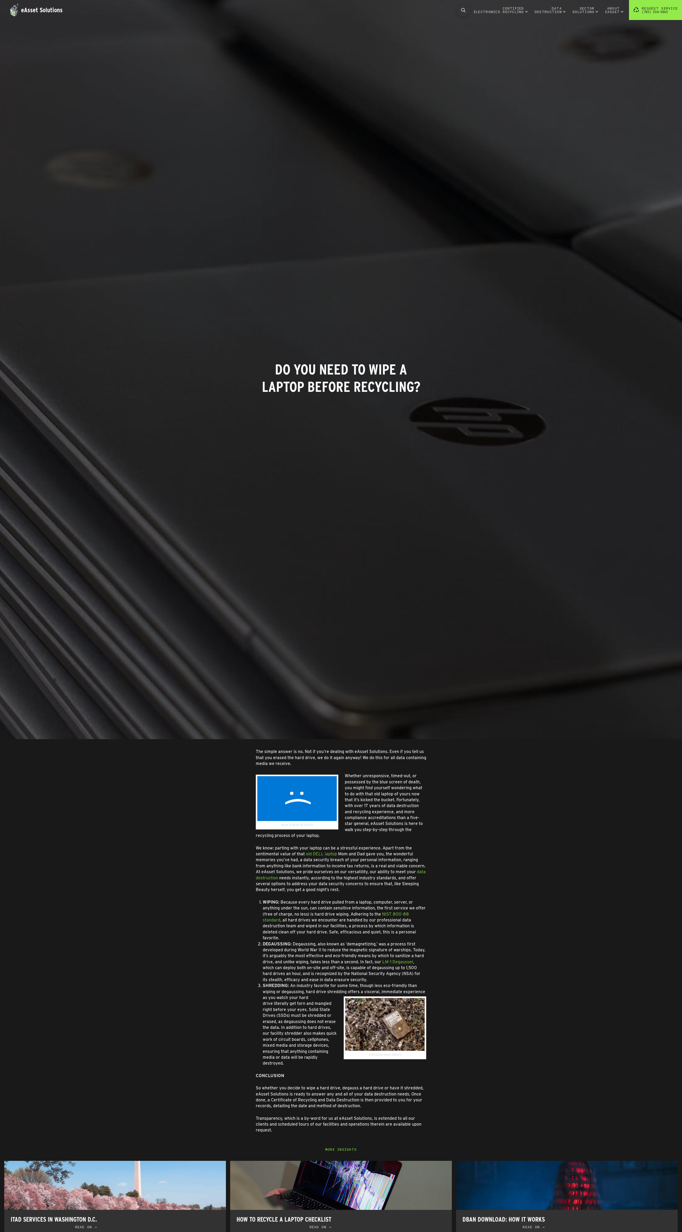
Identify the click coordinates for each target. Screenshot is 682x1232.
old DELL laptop (321, 853)
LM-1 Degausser (397, 961)
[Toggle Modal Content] (463, 10)
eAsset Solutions (42, 10)
